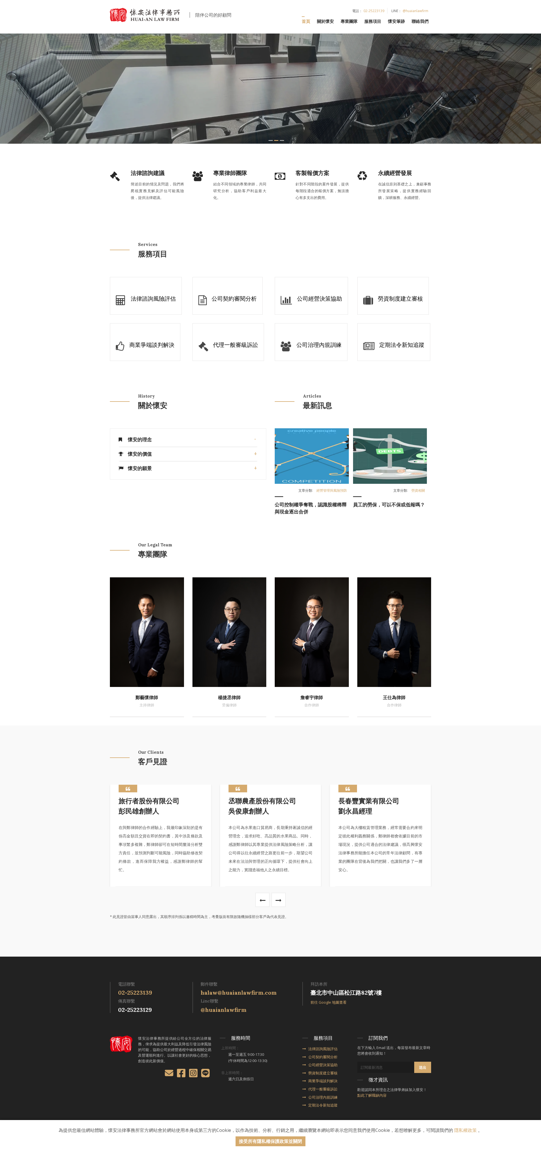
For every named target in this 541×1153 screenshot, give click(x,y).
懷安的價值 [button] (140, 454)
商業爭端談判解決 (323, 1080)
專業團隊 (349, 21)
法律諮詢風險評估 (323, 1048)
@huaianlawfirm (415, 10)
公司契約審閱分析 (323, 1056)
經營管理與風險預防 (331, 490)
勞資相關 (418, 490)
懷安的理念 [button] (140, 439)
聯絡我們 (420, 21)
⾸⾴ (306, 21)
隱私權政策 (465, 1130)
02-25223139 (373, 10)
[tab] (188, 440)
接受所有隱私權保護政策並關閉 (270, 1141)
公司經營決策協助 (323, 1064)
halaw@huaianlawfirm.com (239, 992)
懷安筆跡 (396, 21)
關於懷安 (325, 21)
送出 (422, 1067)
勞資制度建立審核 (323, 1073)
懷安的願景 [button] (140, 468)
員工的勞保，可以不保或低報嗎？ (389, 505)
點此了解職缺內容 (372, 1095)
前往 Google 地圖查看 (329, 1002)
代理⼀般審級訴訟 (323, 1089)
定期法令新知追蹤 (323, 1105)
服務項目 (372, 21)
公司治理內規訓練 (323, 1097)
